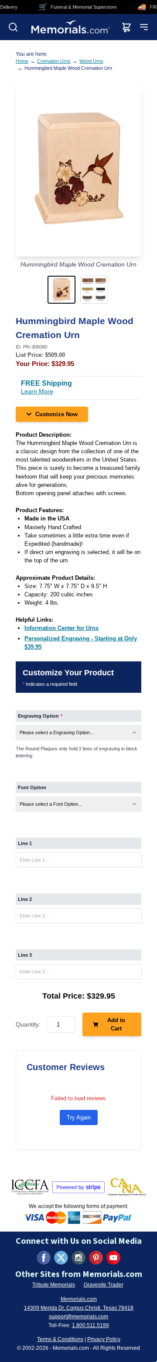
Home (22, 61)
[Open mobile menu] (144, 27)
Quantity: (28, 1024)
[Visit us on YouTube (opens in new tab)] (113, 1258)
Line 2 (25, 899)
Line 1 (25, 843)
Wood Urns (91, 61)
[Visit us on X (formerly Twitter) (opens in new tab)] (61, 1258)
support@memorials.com (78, 1317)
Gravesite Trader (103, 1285)
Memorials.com (79, 1299)
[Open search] (13, 27)
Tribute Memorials (53, 1285)
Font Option (32, 787)
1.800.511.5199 (90, 1325)
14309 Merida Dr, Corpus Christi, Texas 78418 (78, 1308)
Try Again (79, 1117)
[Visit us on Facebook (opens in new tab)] (44, 1258)
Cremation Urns (54, 61)
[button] (62, 290)
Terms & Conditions (60, 1339)
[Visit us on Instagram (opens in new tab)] (78, 1258)
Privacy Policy (103, 1339)
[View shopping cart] (126, 27)
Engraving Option (40, 716)
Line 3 (25, 955)
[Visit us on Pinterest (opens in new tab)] (96, 1258)
